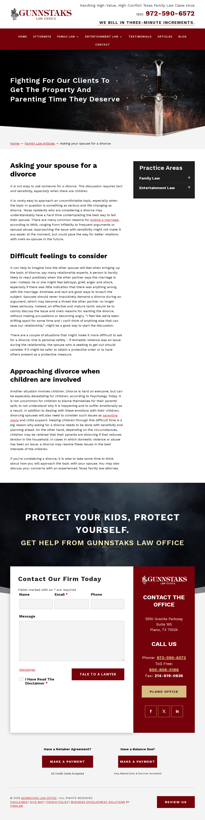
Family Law (66, 36)
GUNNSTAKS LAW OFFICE (39, 798)
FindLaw (16, 805)
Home (22, 36)
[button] (201, 791)
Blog (182, 36)
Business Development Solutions (98, 802)
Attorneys (42, 36)
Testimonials (140, 36)
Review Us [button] (176, 802)
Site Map (37, 802)
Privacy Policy (57, 802)
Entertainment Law (102, 36)
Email (61, 594)
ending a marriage (104, 220)
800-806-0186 (164, 669)
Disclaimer (27, 670)
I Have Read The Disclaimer (39, 681)
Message (27, 616)
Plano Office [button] (164, 691)
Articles (165, 36)
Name (24, 594)
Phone (96, 594)
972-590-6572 (170, 13)
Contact (102, 44)
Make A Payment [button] (67, 761)
